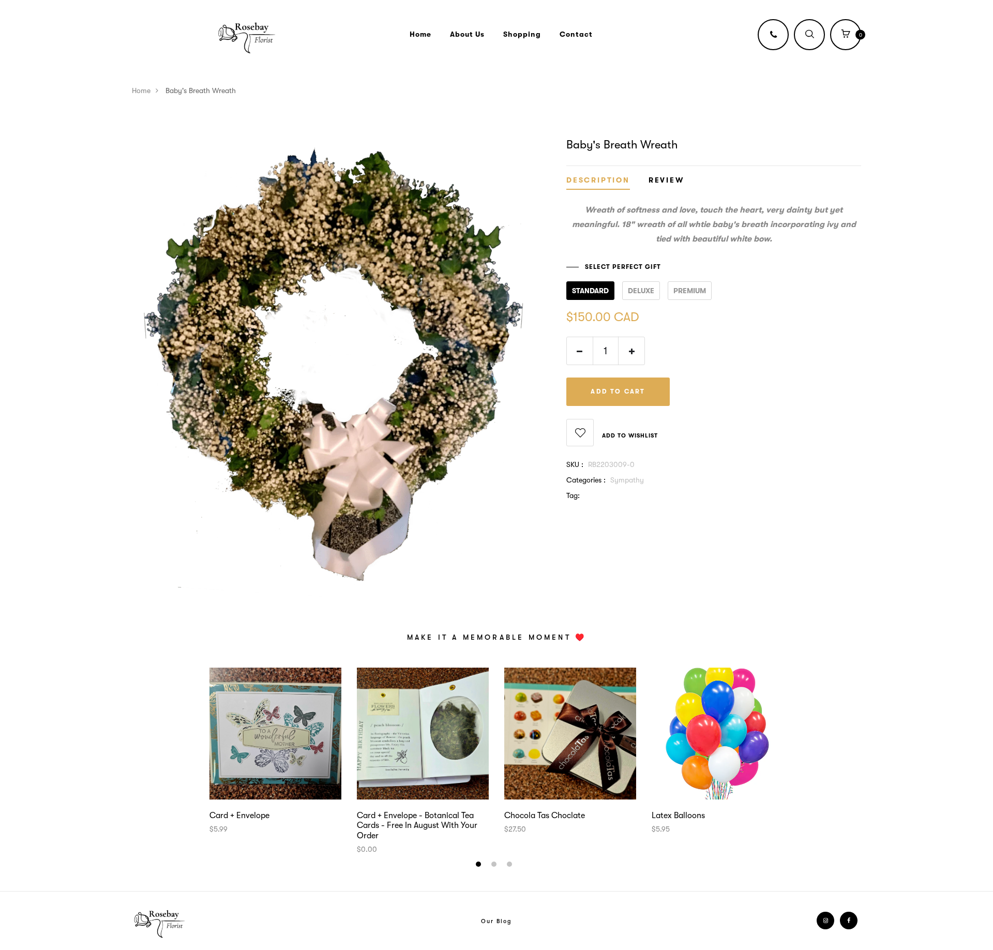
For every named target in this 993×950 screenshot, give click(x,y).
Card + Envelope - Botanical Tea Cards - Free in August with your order (417, 825)
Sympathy (627, 480)
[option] (275, 751)
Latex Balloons (678, 815)
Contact (576, 34)
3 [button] (510, 866)
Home (420, 34)
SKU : (574, 464)
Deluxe (641, 290)
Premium (689, 290)
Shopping (522, 34)
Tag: (573, 495)
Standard (590, 290)
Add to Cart (618, 391)
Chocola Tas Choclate (544, 815)
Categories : (586, 480)
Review (666, 180)
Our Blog (496, 921)
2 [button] (495, 866)
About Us (467, 34)
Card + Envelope (239, 815)
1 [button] (479, 866)
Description (598, 180)
